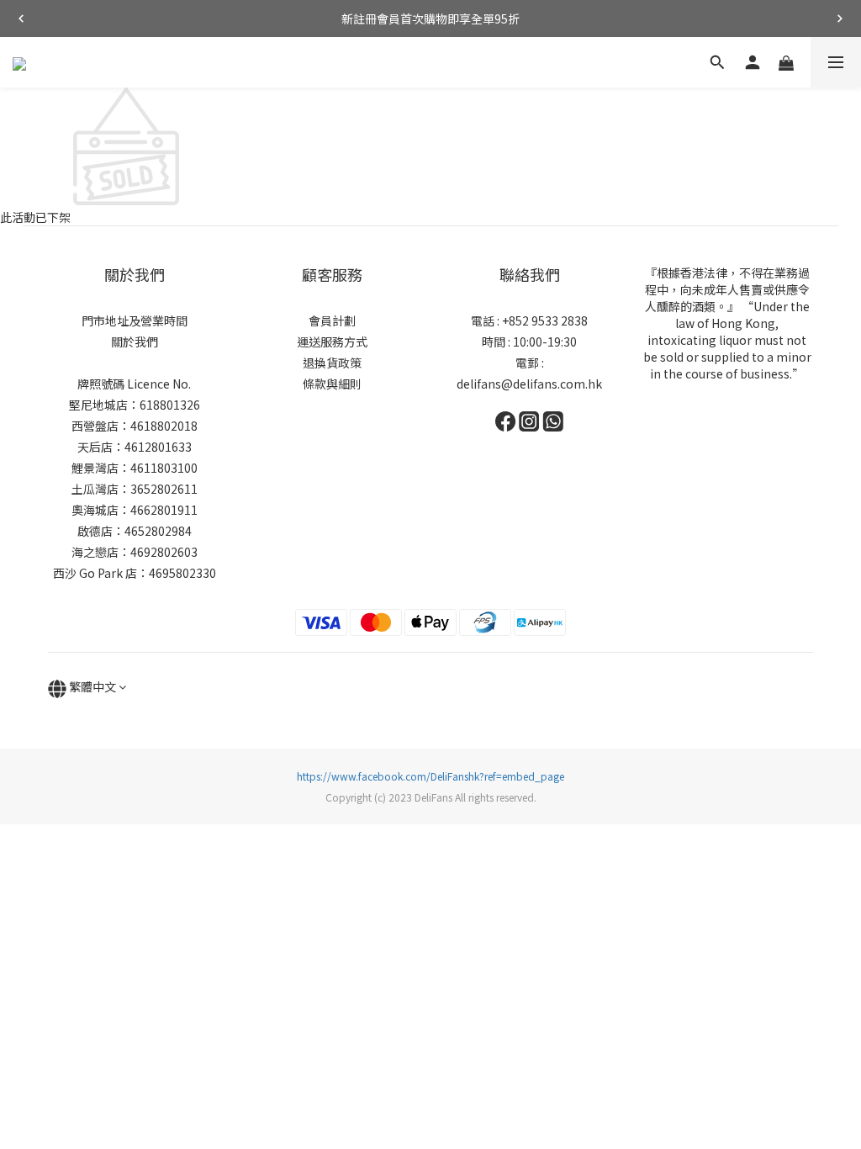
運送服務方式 (332, 341)
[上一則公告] (21, 18)
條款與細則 (332, 383)
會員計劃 (332, 320)
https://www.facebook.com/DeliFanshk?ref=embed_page (430, 776)
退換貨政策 (332, 362)
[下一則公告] (840, 18)
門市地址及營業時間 (135, 320)
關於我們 (134, 341)
